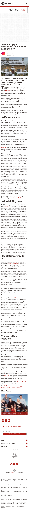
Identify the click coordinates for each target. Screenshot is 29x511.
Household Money (11, 10)
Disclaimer (20, 473)
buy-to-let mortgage (13, 263)
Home (3, 440)
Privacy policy (14, 473)
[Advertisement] (14, 27)
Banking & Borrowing (17, 10)
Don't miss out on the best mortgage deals (15, 386)
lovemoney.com (13, 472)
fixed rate (24, 157)
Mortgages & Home (23, 10)
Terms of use (9, 473)
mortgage (7, 90)
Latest (4, 9)
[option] (14, 404)
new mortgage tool (22, 381)
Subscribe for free (14, 433)
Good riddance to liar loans (16, 198)
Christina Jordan (10, 54)
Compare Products (8, 443)
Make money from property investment (11, 387)
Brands (4, 446)
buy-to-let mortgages (16, 297)
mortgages (7, 206)
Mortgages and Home (12, 52)
